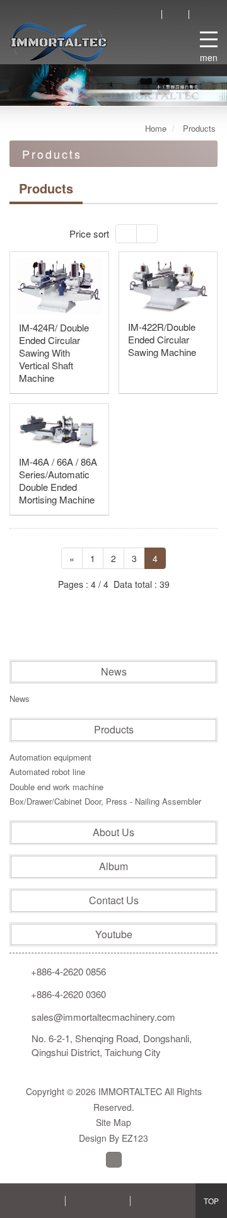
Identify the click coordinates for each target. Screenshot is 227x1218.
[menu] (209, 36)
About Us (113, 832)
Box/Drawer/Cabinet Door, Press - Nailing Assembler (105, 801)
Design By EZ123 (113, 1138)
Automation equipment (50, 757)
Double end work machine (56, 787)
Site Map (113, 1122)
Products (114, 730)
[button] (45, 85)
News (114, 672)
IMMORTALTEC (58, 42)
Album (113, 866)
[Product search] (148, 14)
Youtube (113, 934)
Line (114, 1160)
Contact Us (114, 900)
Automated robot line (47, 772)
